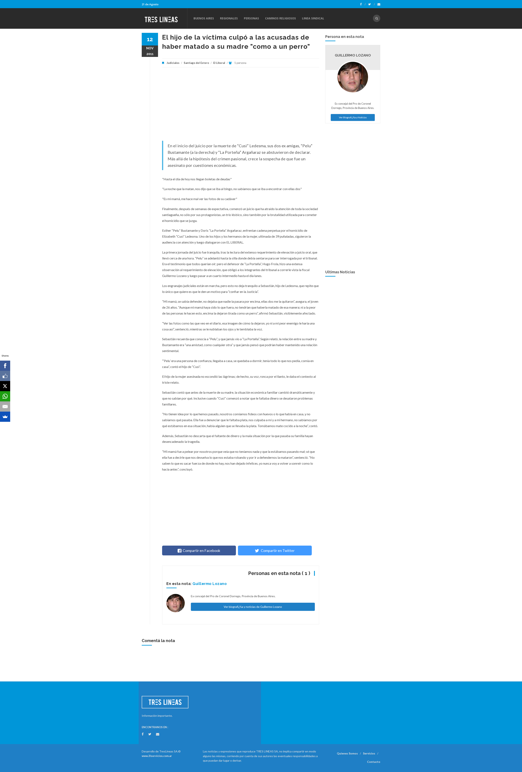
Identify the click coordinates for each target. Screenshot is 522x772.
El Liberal (219, 62)
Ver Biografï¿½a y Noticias (353, 117)
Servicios (369, 753)
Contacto (373, 761)
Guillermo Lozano (209, 583)
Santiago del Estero (196, 62)
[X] (5, 386)
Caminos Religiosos (280, 18)
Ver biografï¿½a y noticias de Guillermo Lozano (253, 606)
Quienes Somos (347, 753)
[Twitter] (371, 4)
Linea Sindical (313, 18)
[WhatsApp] (5, 396)
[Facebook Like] (5, 376)
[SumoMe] (5, 417)
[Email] (5, 406)
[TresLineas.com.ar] (164, 18)
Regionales (229, 18)
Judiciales (173, 62)
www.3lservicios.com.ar (157, 756)
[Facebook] (363, 4)
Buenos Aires (204, 18)
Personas (251, 18)
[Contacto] (378, 4)
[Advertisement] (240, 106)
